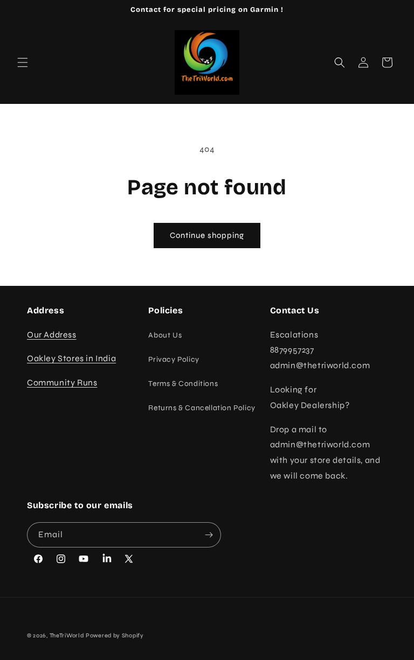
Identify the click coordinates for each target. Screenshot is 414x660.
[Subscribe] (208, 534)
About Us (165, 335)
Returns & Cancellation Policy (201, 407)
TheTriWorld (67, 635)
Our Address (52, 334)
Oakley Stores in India (71, 358)
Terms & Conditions (183, 383)
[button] (22, 62)
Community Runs (62, 382)
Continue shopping (207, 235)
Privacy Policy (173, 359)
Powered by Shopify (115, 635)
